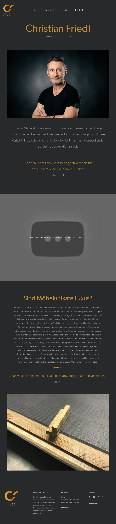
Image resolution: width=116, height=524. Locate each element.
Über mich (49, 10)
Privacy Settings (82, 237)
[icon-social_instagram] (94, 497)
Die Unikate (65, 10)
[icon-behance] (103, 497)
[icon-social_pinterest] (99, 497)
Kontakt (79, 10)
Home (36, 10)
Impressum (65, 507)
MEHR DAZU (58, 368)
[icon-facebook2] (90, 497)
